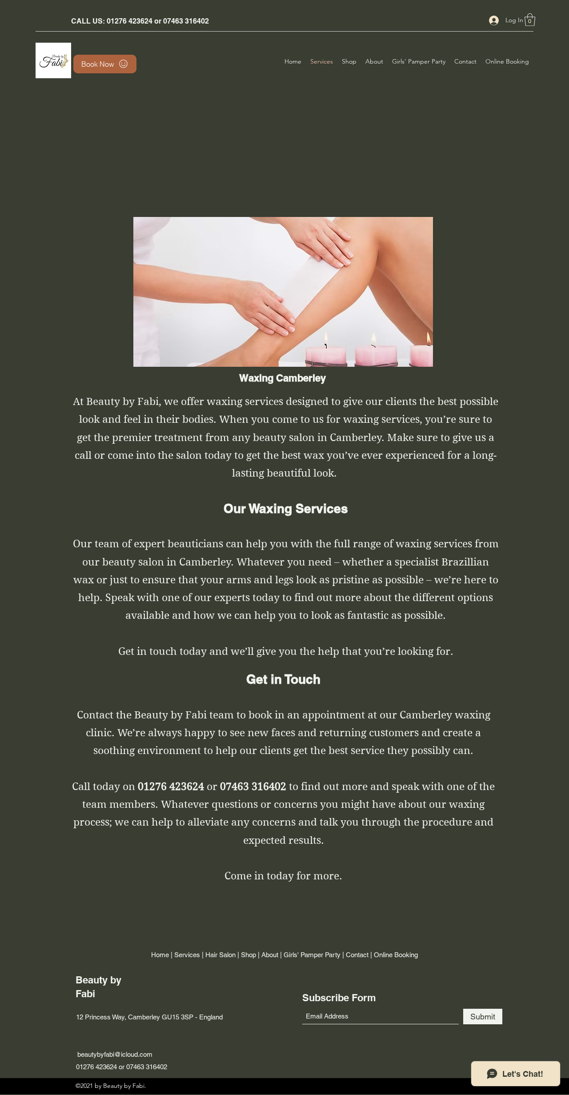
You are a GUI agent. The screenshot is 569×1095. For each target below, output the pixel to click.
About (269, 955)
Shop (248, 955)
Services (187, 955)
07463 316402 (186, 21)
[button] (530, 19)
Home (160, 955)
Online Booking (396, 955)
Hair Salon (220, 955)
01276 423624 (129, 21)
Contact (357, 955)
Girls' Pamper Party (312, 955)
